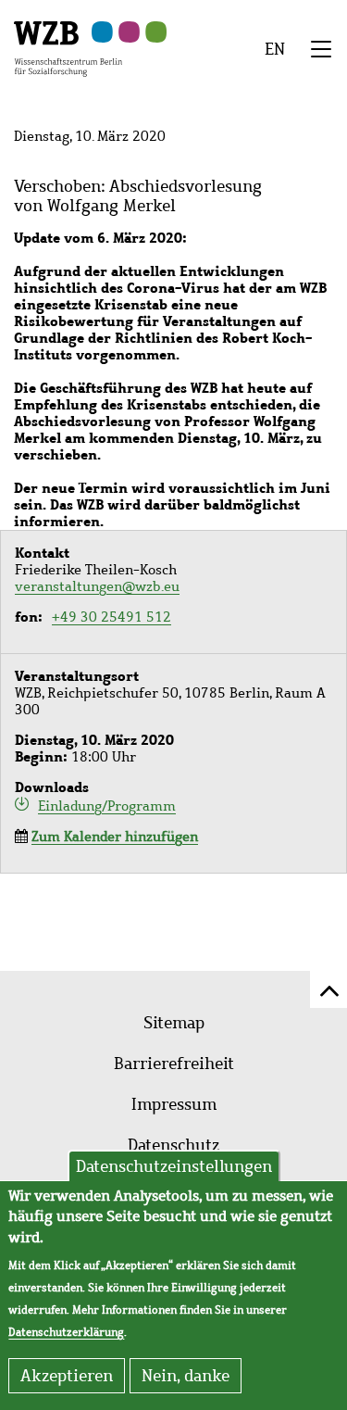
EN (275, 49)
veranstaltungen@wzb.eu (97, 586)
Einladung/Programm (107, 805)
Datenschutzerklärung (66, 1332)
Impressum (174, 1104)
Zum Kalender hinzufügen (114, 836)
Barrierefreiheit (174, 1063)
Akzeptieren (66, 1376)
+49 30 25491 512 (111, 617)
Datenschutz (173, 1145)
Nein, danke (185, 1376)
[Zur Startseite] (68, 47)
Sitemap (173, 1023)
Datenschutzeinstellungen (174, 1166)
